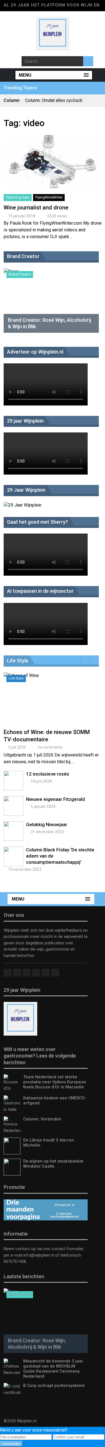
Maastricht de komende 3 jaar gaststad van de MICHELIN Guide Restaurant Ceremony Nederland (53, 1369)
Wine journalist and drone (36, 207)
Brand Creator (20, 274)
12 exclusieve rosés (47, 774)
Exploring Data (17, 197)
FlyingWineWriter (48, 197)
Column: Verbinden (42, 1119)
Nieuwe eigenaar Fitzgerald (55, 799)
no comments (50, 747)
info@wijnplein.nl (38, 1255)
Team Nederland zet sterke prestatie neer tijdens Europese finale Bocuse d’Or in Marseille (54, 1082)
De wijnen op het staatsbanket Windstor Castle (53, 1164)
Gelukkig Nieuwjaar (46, 824)
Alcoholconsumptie (31, 97)
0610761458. (15, 1261)
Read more (52, 168)
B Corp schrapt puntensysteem (54, 1385)
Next (94, 659)
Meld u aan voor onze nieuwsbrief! (34, 1430)
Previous (85, 659)
